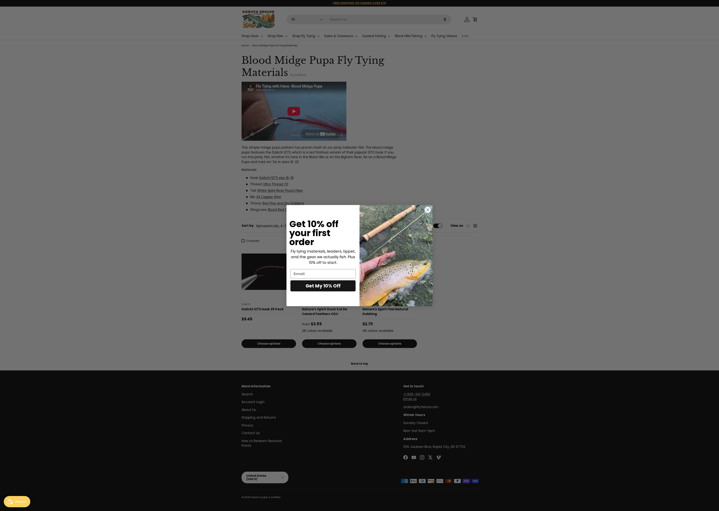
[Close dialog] (427, 209)
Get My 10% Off (323, 286)
